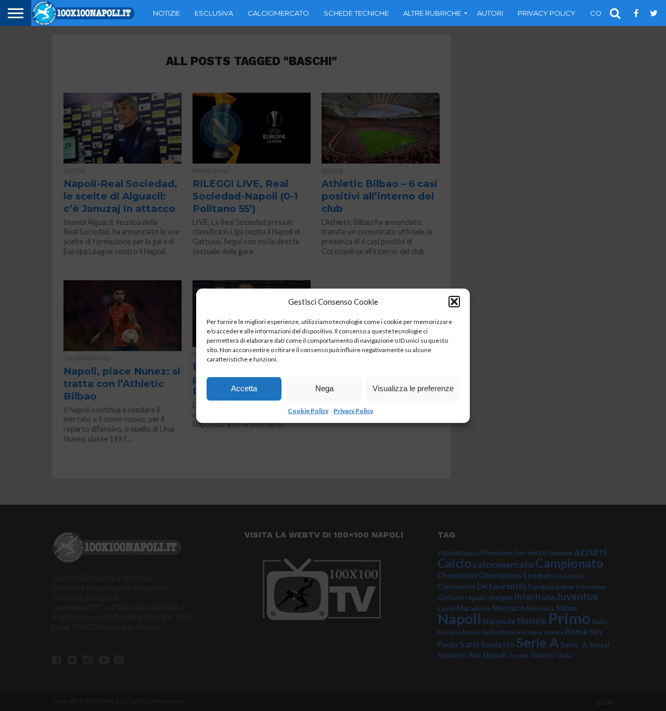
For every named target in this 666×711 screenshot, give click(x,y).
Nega (324, 388)
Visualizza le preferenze (413, 388)
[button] (454, 301)
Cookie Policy (308, 411)
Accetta (244, 388)
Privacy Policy (353, 411)
